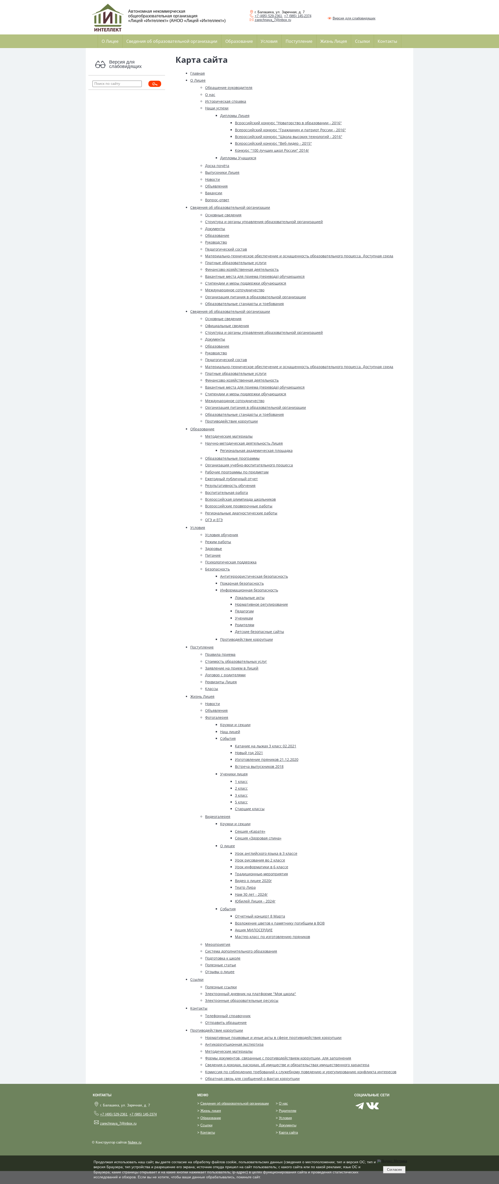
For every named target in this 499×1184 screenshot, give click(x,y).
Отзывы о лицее (219, 971)
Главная (197, 73)
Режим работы (218, 541)
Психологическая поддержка (231, 562)
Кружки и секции (235, 724)
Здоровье (213, 548)
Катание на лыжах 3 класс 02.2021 (265, 746)
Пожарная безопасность (242, 583)
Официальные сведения (227, 325)
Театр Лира (245, 887)
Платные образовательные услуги (235, 262)
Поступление (299, 41)
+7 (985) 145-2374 (297, 16)
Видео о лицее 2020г (253, 880)
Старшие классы (250, 808)
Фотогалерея (216, 717)
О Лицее (110, 41)
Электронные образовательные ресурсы (241, 1000)
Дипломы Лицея (235, 115)
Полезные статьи (220, 964)
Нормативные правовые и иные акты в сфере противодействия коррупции (273, 1037)
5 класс (241, 802)
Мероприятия (217, 944)
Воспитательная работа (226, 492)
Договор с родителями (225, 674)
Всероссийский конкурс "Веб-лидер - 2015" (273, 143)
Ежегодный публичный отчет (231, 478)
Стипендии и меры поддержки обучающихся (245, 283)
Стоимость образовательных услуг (236, 661)
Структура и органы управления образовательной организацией (264, 221)
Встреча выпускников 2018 (259, 766)
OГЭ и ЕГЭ (214, 519)
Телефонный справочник (228, 1015)
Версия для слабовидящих (354, 18)
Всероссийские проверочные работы (238, 506)
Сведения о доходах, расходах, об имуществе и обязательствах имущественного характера (287, 1064)
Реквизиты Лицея (221, 681)
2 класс (241, 788)
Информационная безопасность (249, 590)
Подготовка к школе (222, 958)
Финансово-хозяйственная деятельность (242, 269)
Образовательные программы (232, 458)
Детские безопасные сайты (259, 631)
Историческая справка (225, 101)
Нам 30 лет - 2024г (251, 894)
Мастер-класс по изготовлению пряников (272, 936)
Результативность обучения (230, 485)
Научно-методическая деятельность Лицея (244, 443)
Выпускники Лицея (222, 172)
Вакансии (213, 192)
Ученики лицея (234, 774)
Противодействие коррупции (231, 421)
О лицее (227, 845)
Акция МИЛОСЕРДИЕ (254, 929)
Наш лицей (230, 731)
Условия (269, 41)
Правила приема (220, 654)
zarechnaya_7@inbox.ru (273, 20)
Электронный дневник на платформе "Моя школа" (250, 993)
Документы (215, 228)
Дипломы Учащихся (238, 157)
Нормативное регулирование (261, 604)
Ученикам (244, 618)
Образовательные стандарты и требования (244, 303)
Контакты (387, 41)
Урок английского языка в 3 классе (266, 853)
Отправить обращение (226, 1022)
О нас (210, 94)
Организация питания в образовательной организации (255, 296)
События (228, 738)
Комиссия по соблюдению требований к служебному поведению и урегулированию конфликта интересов (300, 1071)
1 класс (241, 781)
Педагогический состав (226, 249)
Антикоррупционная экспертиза (234, 1044)
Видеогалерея (217, 816)
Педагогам (244, 611)
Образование (239, 41)
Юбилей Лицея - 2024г (255, 901)
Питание (213, 555)
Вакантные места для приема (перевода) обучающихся (255, 276)
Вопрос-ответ (217, 199)
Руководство (216, 242)
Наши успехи (216, 108)
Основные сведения (223, 214)
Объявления (216, 186)
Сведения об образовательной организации (171, 41)
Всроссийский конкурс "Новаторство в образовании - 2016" (288, 122)
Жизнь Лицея (333, 41)
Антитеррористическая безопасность (254, 576)
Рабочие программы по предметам (236, 472)
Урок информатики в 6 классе (261, 866)
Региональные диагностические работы (241, 513)
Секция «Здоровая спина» (258, 838)
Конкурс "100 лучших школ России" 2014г (272, 150)
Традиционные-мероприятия (261, 873)
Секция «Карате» (250, 831)
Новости (212, 179)
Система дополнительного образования (241, 951)
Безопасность (217, 569)
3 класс (241, 795)
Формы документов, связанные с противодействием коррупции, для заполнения (278, 1058)
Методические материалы (229, 436)
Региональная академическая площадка (256, 450)
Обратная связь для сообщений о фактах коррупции (252, 1078)
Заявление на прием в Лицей (231, 668)
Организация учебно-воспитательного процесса (249, 465)
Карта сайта (288, 1132)
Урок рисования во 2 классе (260, 860)
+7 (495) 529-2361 (268, 16)
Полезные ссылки (221, 987)
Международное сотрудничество (234, 289)
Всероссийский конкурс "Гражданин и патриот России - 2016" (290, 129)
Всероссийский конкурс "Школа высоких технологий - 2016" (288, 136)
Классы (211, 688)
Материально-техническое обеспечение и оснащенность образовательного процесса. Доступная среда (299, 255)
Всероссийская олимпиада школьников (240, 499)
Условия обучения (221, 534)
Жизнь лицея (210, 1111)
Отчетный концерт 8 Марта (260, 916)
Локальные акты (250, 597)
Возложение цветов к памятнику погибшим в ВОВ (280, 923)
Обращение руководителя (228, 87)
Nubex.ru (134, 1142)
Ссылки (362, 41)
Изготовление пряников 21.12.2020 (266, 759)
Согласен (394, 1170)
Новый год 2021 (249, 752)
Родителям (244, 624)
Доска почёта (217, 165)
